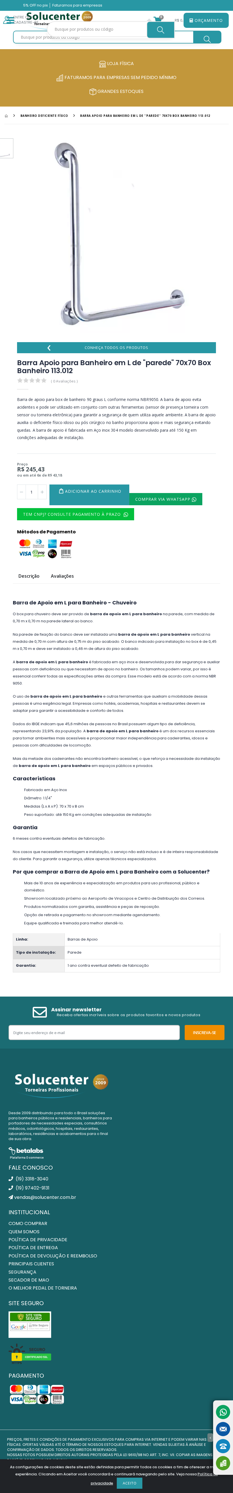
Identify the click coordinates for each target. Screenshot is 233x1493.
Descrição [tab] (28, 576)
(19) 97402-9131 (31, 1188)
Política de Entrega (33, 1247)
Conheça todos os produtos (97, 348)
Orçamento (208, 20)
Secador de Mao (29, 1280)
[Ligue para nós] (223, 1446)
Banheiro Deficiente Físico (44, 116)
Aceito (130, 1483)
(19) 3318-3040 (31, 1179)
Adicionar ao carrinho (93, 491)
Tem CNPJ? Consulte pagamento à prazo (72, 514)
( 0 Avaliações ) (64, 381)
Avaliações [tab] (62, 576)
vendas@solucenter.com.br (44, 1197)
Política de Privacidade (38, 1239)
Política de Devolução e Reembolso (53, 1256)
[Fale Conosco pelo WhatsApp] (223, 1412)
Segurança (22, 1272)
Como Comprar (28, 1223)
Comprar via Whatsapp (163, 499)
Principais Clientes (31, 1264)
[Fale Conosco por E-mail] (223, 1429)
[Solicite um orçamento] (223, 1463)
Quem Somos (24, 1231)
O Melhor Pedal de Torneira (43, 1288)
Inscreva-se (204, 1032)
